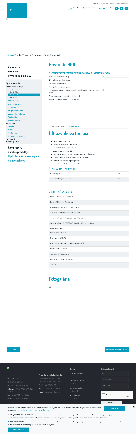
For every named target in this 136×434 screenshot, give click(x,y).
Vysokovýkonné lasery (16, 114)
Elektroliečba (13, 100)
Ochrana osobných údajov (23, 409)
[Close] (124, 406)
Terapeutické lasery (15, 110)
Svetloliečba (12, 117)
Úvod (70, 9)
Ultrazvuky (12, 107)
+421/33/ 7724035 (98, 3)
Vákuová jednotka (14, 104)
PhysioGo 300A (14, 92)
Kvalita (102, 9)
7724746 (106, 3)
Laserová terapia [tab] (73, 126)
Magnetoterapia (14, 120)
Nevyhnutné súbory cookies (21, 414)
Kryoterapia (12, 133)
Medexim (10, 55)
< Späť (14, 349)
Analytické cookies (18, 422)
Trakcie (10, 129)
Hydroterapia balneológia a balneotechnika (23, 158)
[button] (117, 8)
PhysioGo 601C (14, 95)
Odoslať (111, 402)
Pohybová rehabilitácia (16, 136)
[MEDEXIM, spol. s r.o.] (17, 10)
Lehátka (11, 126)
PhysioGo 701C (14, 97)
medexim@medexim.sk (122, 3)
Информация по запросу (116, 349)
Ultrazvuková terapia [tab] (57, 126)
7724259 (111, 3)
